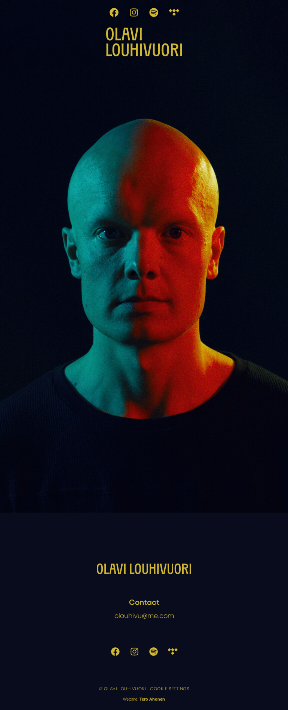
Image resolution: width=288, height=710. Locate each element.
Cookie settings (169, 688)
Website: (144, 700)
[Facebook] (114, 12)
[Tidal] (174, 12)
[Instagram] (134, 12)
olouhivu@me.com (144, 615)
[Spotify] (154, 12)
